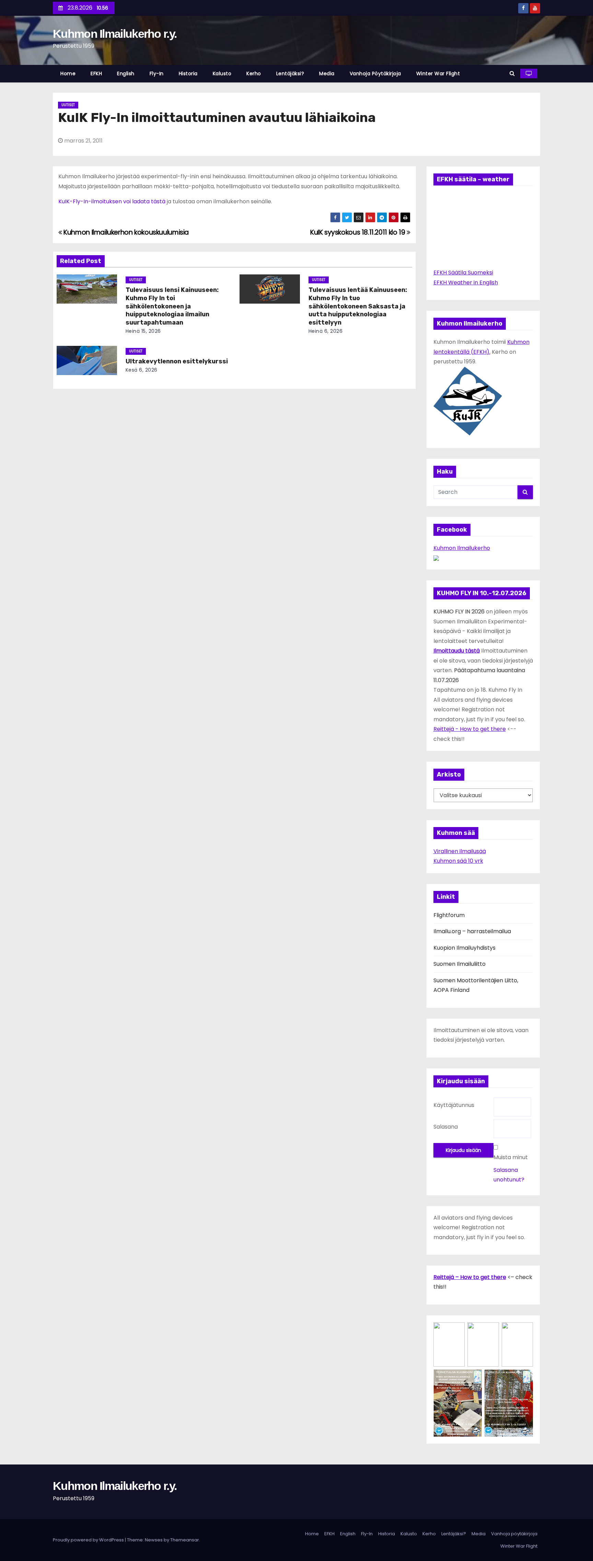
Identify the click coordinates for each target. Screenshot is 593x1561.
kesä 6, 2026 (142, 369)
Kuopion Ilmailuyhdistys (464, 948)
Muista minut (510, 1157)
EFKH (96, 73)
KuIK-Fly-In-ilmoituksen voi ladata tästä (111, 201)
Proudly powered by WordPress (89, 1540)
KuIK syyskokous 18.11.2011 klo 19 (358, 232)
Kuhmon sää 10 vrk (458, 861)
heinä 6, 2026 (326, 331)
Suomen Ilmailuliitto (459, 964)
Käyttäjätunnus (453, 1105)
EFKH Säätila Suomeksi (463, 272)
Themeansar (184, 1540)
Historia (188, 73)
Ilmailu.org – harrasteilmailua (472, 931)
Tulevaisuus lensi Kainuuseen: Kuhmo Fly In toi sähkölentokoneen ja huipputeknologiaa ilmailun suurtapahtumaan (172, 306)
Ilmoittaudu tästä (456, 651)
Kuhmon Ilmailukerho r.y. (114, 33)
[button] (512, 73)
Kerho (253, 73)
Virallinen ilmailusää (459, 851)
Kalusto (222, 73)
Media (327, 73)
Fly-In (157, 73)
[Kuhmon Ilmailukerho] (436, 558)
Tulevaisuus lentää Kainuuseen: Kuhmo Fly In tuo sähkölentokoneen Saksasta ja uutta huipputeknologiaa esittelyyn (358, 306)
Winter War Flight (438, 73)
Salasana (445, 1127)
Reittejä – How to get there (469, 1277)
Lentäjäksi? (290, 73)
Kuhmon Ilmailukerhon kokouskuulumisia (125, 232)
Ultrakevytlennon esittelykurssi (177, 361)
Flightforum (449, 915)
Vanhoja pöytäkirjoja (375, 73)
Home (67, 73)
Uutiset (68, 105)
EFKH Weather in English (465, 282)
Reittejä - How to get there (469, 729)
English (126, 73)
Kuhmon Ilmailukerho (461, 548)
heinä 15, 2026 (143, 331)
